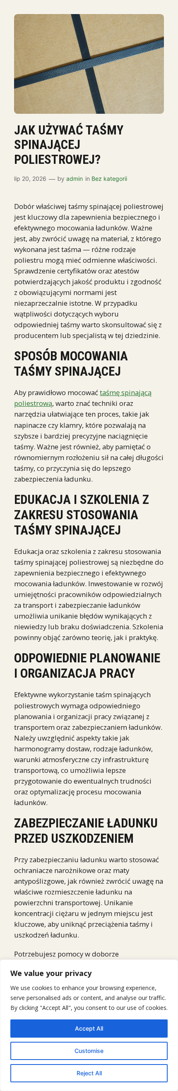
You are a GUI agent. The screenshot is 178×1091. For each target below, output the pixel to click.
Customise (89, 1050)
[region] (89, 1025)
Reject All (89, 1073)
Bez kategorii (109, 178)
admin (74, 178)
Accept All (89, 1028)
